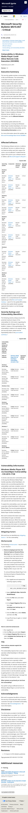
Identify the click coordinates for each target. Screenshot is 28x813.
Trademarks (4, 811)
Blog (21, 804)
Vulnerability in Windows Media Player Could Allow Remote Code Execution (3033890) (13, 41)
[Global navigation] (1, 16)
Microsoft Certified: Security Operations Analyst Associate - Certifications (13, 781)
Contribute (4, 806)
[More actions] (25, 19)
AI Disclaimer (4, 804)
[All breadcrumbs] (2, 19)
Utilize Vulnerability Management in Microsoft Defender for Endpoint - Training (13, 772)
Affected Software (6, 46)
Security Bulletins (9, 19)
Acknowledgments (15, 703)
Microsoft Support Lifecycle (17, 156)
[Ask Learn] (23, 19)
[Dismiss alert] (25, 2)
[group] (14, 226)
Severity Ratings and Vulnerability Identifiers (13, 47)
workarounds (13, 544)
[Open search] (21, 16)
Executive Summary (7, 44)
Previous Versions (14, 804)
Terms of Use (20, 808)
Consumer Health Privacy (7, 808)
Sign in (25, 16)
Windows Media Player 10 (10, 177)
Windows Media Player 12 (10, 253)
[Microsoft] (14, 16)
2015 (17, 19)
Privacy (10, 806)
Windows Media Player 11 (10, 201)
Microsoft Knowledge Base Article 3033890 (13, 135)
